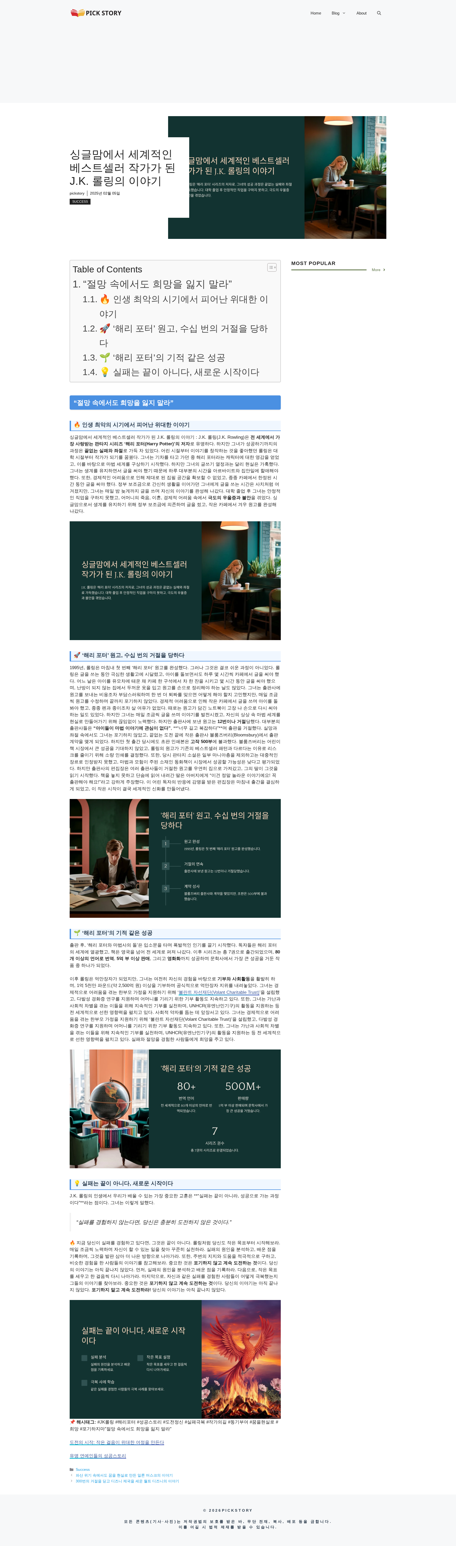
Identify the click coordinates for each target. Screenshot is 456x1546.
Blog (335, 13)
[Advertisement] (228, 66)
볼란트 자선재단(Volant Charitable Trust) (219, 992)
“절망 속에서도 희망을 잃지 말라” (157, 284)
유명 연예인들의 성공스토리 (98, 1455)
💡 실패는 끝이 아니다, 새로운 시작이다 (179, 372)
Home (316, 13)
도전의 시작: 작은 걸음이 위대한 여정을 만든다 (117, 1442)
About (362, 13)
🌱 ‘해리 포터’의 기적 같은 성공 (162, 357)
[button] (379, 13)
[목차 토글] (269, 267)
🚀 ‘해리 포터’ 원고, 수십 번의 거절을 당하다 (183, 335)
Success (80, 202)
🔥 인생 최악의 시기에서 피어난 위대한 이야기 (183, 306)
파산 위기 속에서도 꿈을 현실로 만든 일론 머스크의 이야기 (124, 1475)
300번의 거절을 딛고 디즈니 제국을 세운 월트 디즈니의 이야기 (127, 1481)
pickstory (77, 193)
